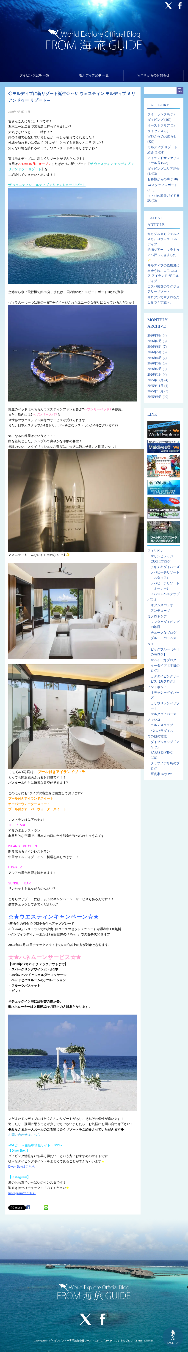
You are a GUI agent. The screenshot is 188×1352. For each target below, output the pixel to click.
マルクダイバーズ (163, 714)
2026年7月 (154, 341)
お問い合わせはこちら (24, 1135)
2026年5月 (154, 352)
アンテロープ (160, 610)
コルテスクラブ (162, 725)
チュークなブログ (163, 632)
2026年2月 (154, 369)
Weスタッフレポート (162, 185)
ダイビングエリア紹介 (163, 168)
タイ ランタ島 (158, 114)
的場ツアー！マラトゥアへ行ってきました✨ (163, 255)
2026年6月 (154, 346)
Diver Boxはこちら (21, 1166)
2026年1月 (154, 374)
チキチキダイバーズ (165, 567)
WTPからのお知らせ (162, 136)
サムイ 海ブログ (163, 660)
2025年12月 (155, 380)
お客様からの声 (158, 179)
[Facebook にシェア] (28, 1207)
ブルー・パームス (163, 638)
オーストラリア (158, 125)
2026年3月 (154, 363)
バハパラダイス (162, 731)
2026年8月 (154, 335)
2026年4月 (154, 358)
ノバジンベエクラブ (165, 594)
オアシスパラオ (162, 605)
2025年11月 (155, 386)
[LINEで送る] (46, 1207)
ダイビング (155, 119)
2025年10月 (155, 391)
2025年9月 (154, 397)
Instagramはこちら (22, 1193)
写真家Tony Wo (161, 774)
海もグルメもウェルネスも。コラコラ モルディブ (163, 239)
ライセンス (155, 131)
